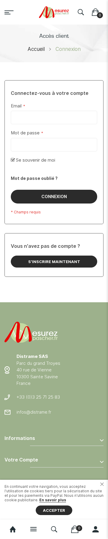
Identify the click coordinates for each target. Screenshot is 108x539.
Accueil (36, 49)
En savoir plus (52, 500)
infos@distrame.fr (33, 412)
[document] (54, 499)
